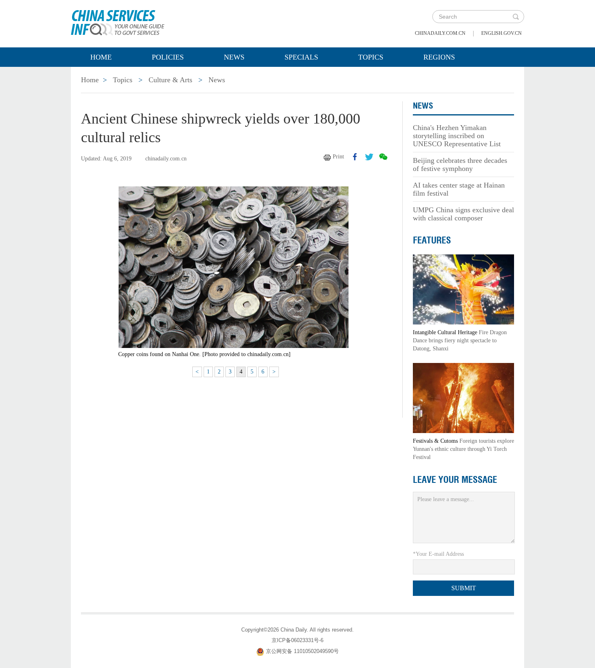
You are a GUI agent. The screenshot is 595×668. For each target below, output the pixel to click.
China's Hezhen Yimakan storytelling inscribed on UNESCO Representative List (457, 136)
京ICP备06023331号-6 (297, 640)
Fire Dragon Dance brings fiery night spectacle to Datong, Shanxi (460, 340)
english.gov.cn (501, 33)
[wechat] (383, 157)
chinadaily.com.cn (440, 33)
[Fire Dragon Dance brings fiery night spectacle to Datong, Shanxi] (463, 289)
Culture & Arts (170, 80)
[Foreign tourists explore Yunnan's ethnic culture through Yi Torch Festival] (463, 398)
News (234, 57)
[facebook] (355, 157)
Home (101, 57)
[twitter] (369, 157)
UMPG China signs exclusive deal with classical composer (463, 214)
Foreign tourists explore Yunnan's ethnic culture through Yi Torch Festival (463, 449)
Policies (168, 57)
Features (432, 240)
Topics (370, 57)
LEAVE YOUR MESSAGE (455, 480)
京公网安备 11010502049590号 (302, 651)
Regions (439, 57)
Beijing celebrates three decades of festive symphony (460, 164)
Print (338, 157)
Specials (301, 57)
